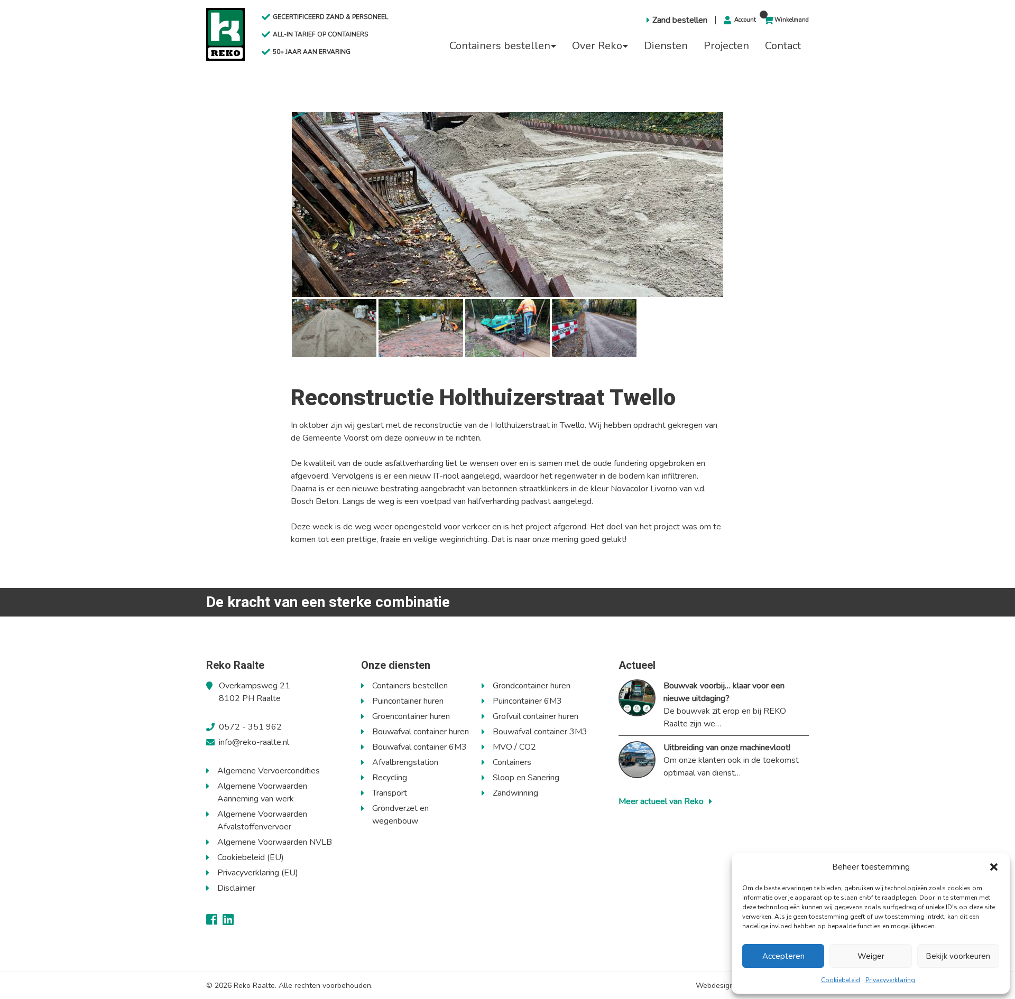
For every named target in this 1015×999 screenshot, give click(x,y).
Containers (512, 762)
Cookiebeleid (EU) (250, 857)
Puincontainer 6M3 (527, 701)
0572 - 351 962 (250, 727)
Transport (389, 793)
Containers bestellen (499, 46)
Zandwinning (515, 793)
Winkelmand (791, 20)
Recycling (389, 777)
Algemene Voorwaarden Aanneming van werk (262, 792)
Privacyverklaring (890, 980)
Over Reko (597, 46)
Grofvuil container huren (535, 716)
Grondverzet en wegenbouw (400, 814)
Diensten (666, 46)
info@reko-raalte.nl (254, 742)
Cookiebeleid (840, 980)
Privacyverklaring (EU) (257, 873)
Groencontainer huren (411, 716)
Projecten (726, 46)
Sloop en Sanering (526, 777)
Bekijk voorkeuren (958, 956)
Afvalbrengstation (405, 762)
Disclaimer (236, 888)
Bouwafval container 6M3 (419, 747)
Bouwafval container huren (420, 731)
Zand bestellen (679, 20)
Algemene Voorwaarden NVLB (274, 842)
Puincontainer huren (408, 701)
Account (745, 20)
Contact (783, 46)
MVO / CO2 (514, 747)
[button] (994, 867)
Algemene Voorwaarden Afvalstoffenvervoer (262, 820)
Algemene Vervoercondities (268, 771)
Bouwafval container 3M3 (540, 731)
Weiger (870, 956)
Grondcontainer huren (531, 686)
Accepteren (783, 956)
